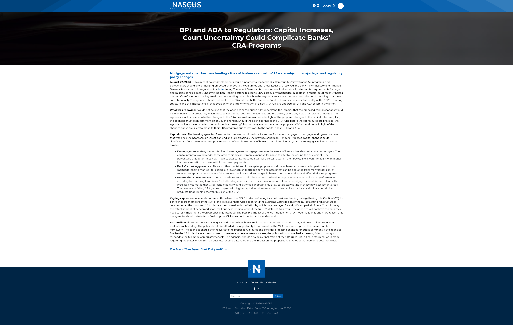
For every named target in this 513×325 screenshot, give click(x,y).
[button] (334, 5)
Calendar (271, 282)
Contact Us (257, 282)
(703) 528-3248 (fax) (266, 313)
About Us (242, 282)
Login (327, 5)
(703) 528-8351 (243, 313)
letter (221, 89)
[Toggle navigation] (341, 6)
